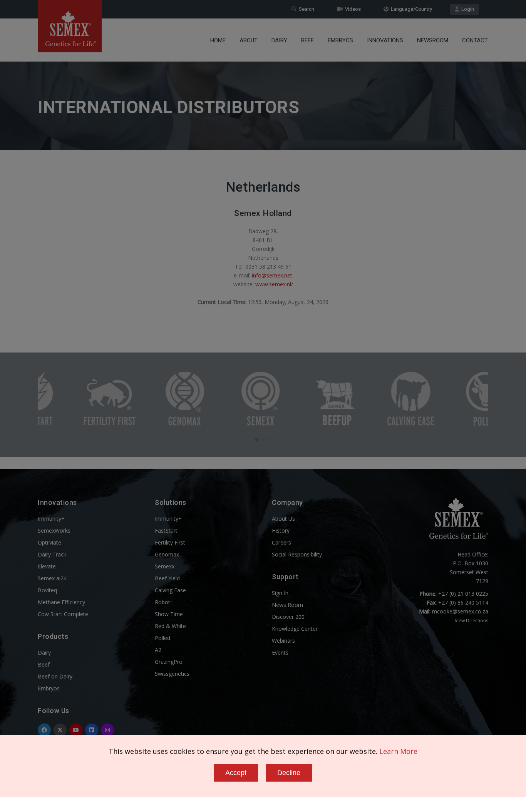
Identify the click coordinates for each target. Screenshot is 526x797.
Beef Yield (167, 578)
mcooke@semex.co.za (460, 611)
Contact (475, 40)
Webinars (283, 640)
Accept (235, 773)
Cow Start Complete (63, 614)
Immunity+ (51, 518)
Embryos (340, 40)
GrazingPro (169, 661)
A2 (158, 649)
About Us (283, 518)
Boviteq (47, 590)
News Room (287, 604)
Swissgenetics (172, 673)
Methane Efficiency (61, 602)
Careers (281, 542)
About (249, 40)
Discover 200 (288, 616)
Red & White (170, 626)
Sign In (280, 592)
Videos (352, 9)
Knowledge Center (295, 628)
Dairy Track (52, 554)
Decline (288, 773)
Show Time (169, 614)
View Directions (471, 620)
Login (466, 9)
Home (218, 40)
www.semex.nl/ (274, 284)
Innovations (385, 40)
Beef (307, 40)
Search (305, 9)
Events (280, 652)
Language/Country (410, 9)
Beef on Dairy (55, 676)
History (281, 530)
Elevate (47, 566)
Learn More (398, 751)
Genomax (167, 554)
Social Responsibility (297, 554)
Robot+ (164, 602)
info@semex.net (272, 275)
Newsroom (432, 40)
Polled (162, 638)
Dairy (279, 40)
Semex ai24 (52, 578)
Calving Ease (170, 590)
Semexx (164, 566)
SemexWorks (54, 530)
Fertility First (170, 542)
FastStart (166, 530)
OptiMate (49, 542)
